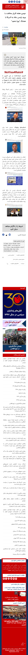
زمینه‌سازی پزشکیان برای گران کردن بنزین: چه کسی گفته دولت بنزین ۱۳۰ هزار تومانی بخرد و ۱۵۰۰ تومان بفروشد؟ (14, 409)
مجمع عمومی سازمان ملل (18, 259)
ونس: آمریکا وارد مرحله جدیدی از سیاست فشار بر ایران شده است (14, 483)
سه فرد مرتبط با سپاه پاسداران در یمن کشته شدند (14, 489)
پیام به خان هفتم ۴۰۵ (19, 382)
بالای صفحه (23, 643)
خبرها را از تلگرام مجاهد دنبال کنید (14, 228)
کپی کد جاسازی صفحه (19, 241)
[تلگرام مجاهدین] (17, 2)
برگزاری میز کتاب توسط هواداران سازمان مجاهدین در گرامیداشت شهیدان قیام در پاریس (14, 361)
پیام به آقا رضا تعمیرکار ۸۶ (19, 386)
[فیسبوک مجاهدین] (9, 2)
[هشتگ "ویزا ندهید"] (14, 39)
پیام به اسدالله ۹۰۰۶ (20, 517)
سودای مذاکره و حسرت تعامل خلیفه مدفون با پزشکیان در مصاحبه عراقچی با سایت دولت (14, 426)
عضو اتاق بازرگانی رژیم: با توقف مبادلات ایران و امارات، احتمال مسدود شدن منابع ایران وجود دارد (14, 377)
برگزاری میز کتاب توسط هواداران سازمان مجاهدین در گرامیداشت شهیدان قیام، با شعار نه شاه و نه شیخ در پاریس (14, 512)
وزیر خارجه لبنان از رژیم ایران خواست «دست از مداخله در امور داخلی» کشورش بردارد (14, 439)
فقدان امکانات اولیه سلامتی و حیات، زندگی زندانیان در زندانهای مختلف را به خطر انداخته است (14, 433)
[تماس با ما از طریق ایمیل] (14, 579)
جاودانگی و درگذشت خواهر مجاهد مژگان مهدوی (14, 500)
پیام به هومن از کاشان (20, 545)
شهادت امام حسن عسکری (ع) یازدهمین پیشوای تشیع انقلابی (14, 550)
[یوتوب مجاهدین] (14, 2)
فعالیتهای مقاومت (20, 255)
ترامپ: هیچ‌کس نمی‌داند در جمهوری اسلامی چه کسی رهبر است (14, 472)
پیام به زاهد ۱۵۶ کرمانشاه (19, 542)
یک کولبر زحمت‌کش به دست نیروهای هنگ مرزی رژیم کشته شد (14, 415)
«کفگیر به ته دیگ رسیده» (19, 554)
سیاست (6, 27)
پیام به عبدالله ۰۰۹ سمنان (19, 531)
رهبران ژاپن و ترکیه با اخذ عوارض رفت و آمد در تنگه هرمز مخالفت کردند (14, 452)
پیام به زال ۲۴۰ (21, 528)
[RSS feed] (19, 2)
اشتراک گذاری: (22, 235)
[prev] (16, 593)
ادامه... (9, 571)
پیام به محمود (22, 393)
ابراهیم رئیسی (11, 255)
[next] (16, 618)
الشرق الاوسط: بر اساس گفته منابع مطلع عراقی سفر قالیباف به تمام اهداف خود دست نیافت (14, 459)
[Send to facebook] (3, 235)
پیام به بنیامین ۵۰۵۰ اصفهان (18, 524)
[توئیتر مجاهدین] (12, 2)
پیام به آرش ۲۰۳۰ (21, 397)
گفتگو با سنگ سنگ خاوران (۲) (11, 621)
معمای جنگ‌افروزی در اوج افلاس (17, 404)
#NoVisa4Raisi (14, 72)
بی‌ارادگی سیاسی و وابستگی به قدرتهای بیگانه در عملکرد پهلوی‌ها (14, 367)
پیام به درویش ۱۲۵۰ (20, 390)
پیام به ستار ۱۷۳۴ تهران (19, 538)
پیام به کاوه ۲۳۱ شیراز (20, 521)
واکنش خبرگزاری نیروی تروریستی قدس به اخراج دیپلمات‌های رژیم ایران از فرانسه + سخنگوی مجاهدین (14, 446)
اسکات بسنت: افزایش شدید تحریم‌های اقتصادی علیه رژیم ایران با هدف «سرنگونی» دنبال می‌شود (14, 466)
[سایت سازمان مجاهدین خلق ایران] (14, 7)
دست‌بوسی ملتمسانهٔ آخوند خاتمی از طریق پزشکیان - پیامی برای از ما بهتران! (14, 505)
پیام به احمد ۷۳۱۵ (20, 400)
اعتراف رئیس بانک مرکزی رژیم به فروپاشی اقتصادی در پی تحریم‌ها (14, 478)
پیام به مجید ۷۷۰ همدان (19, 535)
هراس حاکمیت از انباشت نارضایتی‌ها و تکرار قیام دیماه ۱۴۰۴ (14, 494)
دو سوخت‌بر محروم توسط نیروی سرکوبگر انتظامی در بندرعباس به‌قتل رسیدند (14, 421)
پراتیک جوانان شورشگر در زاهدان (17, 372)
